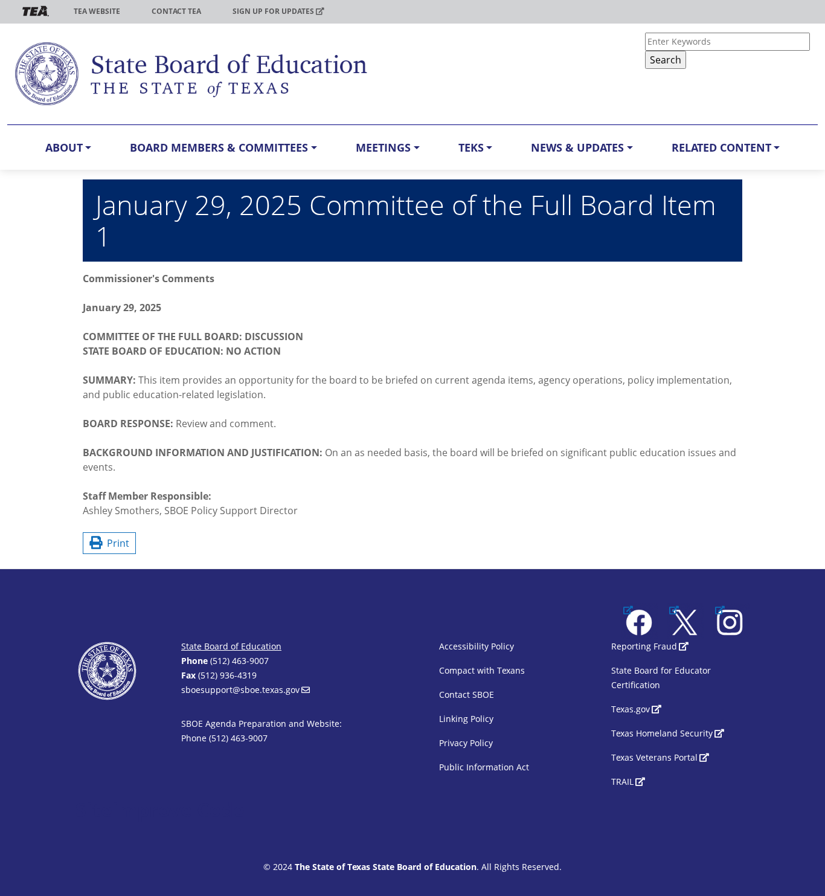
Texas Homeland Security (662, 733)
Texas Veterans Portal (654, 757)
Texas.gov (630, 709)
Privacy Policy (466, 743)
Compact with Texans (482, 670)
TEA (35, 11)
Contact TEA (176, 11)
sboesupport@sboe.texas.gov (240, 689)
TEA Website (97, 11)
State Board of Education (231, 646)
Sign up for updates (273, 11)
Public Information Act (484, 767)
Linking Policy (466, 718)
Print (115, 543)
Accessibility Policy (476, 646)
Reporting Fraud (644, 646)
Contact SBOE (466, 694)
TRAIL (622, 781)
